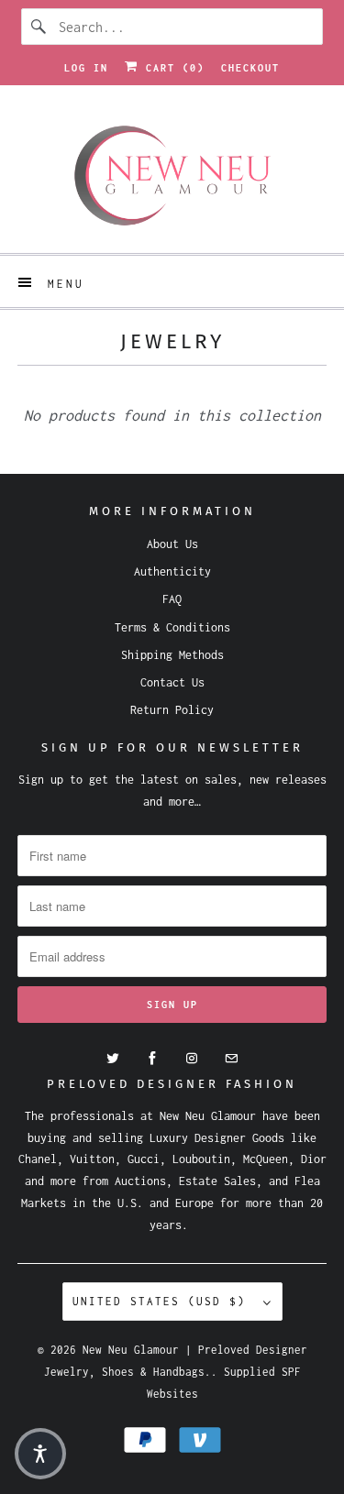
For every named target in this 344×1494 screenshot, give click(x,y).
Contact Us (172, 682)
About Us (172, 544)
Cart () (172, 67)
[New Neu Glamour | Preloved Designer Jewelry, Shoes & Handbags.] (171, 176)
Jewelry (172, 341)
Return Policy (172, 710)
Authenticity (172, 571)
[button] (40, 1453)
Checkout (250, 67)
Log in (86, 67)
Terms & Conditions (172, 627)
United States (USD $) (163, 1301)
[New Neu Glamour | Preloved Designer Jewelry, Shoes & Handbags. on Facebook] (152, 1059)
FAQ (172, 599)
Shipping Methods (172, 655)
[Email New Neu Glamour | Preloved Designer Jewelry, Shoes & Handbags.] (231, 1059)
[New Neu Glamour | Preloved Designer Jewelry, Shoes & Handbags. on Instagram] (192, 1059)
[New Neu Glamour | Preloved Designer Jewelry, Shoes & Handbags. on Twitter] (113, 1059)
